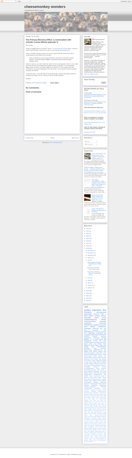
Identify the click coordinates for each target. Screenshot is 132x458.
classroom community (95, 323)
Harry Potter (101, 403)
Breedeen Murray (100, 365)
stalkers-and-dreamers (90, 386)
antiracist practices (89, 342)
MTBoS (86, 373)
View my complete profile (91, 74)
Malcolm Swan (93, 373)
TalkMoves (101, 410)
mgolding (95, 382)
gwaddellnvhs (91, 426)
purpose (104, 359)
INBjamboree (87, 404)
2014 (87, 290)
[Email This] (51, 83)
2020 (87, 236)
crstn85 (96, 422)
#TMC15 (86, 363)
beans (95, 377)
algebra (104, 413)
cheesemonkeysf (99, 39)
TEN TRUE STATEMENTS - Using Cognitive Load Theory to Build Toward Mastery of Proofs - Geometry (99, 182)
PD (103, 407)
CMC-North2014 (102, 398)
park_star (101, 434)
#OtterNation (102, 334)
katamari (99, 428)
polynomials (103, 382)
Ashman (94, 395)
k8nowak (95, 428)
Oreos (98, 407)
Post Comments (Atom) (56, 142)
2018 (87, 241)
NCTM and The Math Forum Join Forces (93, 268)
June (89, 278)
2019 (87, 238)
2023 (87, 228)
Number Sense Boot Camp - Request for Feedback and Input (97, 196)
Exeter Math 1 (99, 353)
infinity (105, 426)
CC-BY (57, 454)
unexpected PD (89, 441)
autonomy (103, 321)
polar (105, 434)
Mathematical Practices (96, 354)
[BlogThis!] (53, 83)
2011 (87, 298)
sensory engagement (97, 360)
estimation (97, 425)
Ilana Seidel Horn (94, 404)
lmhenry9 (90, 429)
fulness (85, 426)
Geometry (95, 330)
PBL (101, 407)
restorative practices (91, 328)
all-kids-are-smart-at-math (100, 415)
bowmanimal (94, 418)
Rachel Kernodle (88, 410)
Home (52, 138)
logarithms (95, 429)
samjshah (96, 437)
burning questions (96, 379)
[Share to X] (54, 83)
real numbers (87, 360)
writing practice (97, 362)
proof (90, 351)
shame (95, 351)
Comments (89, 144)
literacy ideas (102, 344)
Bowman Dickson (95, 397)
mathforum (86, 432)
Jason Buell (103, 371)
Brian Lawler (91, 398)
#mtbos (101, 394)
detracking (94, 423)
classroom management (96, 419)
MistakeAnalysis (98, 374)
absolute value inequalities (90, 413)
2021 (87, 233)
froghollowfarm (103, 425)
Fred (98, 370)
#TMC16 (91, 363)
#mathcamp (87, 353)
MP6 (88, 406)
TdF (85, 333)
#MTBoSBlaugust (89, 331)
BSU (102, 395)
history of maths (96, 357)
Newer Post (29, 138)
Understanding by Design (100, 412)
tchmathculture (88, 388)
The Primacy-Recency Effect (59, 48)
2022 (87, 231)
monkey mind (97, 359)
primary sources (94, 435)
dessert (89, 423)
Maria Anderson (102, 406)
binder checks (102, 377)
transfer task (96, 440)
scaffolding (87, 334)
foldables (94, 380)
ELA (100, 401)
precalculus (86, 435)
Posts (88, 141)
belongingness (87, 418)
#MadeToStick (95, 334)
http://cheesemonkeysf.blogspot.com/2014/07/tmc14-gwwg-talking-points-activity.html (95, 96)
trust (85, 441)
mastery (100, 429)
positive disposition (92, 310)
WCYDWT (87, 348)
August (90, 257)
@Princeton (103, 363)
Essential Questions (100, 331)
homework (103, 357)
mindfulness (102, 327)
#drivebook (88, 312)
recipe (92, 437)
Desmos (104, 366)
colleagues (104, 419)
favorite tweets (88, 357)
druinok (85, 425)
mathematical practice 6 (100, 431)
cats (85, 419)
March (90, 282)
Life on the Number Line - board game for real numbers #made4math (99, 155)
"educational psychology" (96, 389)
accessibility (99, 413)
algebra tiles (88, 415)
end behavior (91, 425)
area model (93, 416)
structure (86, 438)
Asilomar (99, 395)
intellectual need (88, 359)
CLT (97, 398)
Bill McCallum (87, 397)
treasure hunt (102, 351)
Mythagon (86, 407)
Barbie (104, 395)
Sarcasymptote (95, 410)
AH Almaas (87, 365)
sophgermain (103, 385)
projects (100, 435)
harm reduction (99, 426)
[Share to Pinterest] (58, 83)
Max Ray (99, 373)
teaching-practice (100, 438)
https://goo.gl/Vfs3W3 (89, 132)
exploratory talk (101, 333)
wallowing (87, 345)
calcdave (104, 418)
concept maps (102, 420)
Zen (105, 356)
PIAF (105, 407)
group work (92, 344)
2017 (87, 243)
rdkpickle (86, 385)
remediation (94, 385)
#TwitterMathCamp (90, 319)
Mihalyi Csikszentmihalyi (95, 320)
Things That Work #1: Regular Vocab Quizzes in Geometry (99, 210)
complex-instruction (100, 342)
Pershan (94, 409)
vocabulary (97, 388)
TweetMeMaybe (101, 347)
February (90, 285)
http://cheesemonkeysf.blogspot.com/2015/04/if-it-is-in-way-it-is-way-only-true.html (95, 111)
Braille (101, 397)
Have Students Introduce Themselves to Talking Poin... (94, 264)
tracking (90, 440)
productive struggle (89, 383)
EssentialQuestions (89, 368)
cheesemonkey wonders (44, 7)
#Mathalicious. (96, 392)
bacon (91, 377)
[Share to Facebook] (56, 83)
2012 (87, 295)
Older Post (75, 138)
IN (105, 403)
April (89, 280)
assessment (96, 376)
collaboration (91, 333)
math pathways (90, 431)
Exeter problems (101, 368)
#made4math (88, 325)
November (91, 253)
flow (104, 310)
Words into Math (100, 340)
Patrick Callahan (88, 409)
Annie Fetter (89, 395)
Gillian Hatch (99, 345)
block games (87, 379)
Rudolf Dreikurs (98, 356)
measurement (100, 432)
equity (86, 344)
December (91, 250)
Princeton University (101, 409)
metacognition (87, 382)
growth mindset (94, 316)
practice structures (99, 325)
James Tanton (101, 404)
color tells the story (89, 420)
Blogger (79, 454)
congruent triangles (88, 422)
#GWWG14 (93, 391)
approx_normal (87, 416)
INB (105, 339)
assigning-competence (101, 416)
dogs (90, 380)
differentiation (88, 350)
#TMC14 (95, 336)
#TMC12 (86, 336)
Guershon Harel (93, 403)
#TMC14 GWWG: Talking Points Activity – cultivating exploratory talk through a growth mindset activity (94, 169)
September (91, 255)
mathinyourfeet (92, 432)
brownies (99, 418)
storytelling (103, 386)
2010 (87, 300)
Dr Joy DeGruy (95, 401)
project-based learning (100, 383)
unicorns (96, 314)
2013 (87, 293)
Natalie (90, 407)
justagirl (90, 428)
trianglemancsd (103, 440)
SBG (105, 330)
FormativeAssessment (90, 370)
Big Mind (93, 365)
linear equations (102, 380)
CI (105, 365)
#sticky (92, 345)
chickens (88, 419)
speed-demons (103, 437)
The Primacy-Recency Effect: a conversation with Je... (94, 273)
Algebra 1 (93, 353)
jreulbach (86, 428)
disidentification (98, 350)
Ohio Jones (94, 407)
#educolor (96, 363)
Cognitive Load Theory (90, 400)
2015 (87, 248)
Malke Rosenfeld (94, 406)
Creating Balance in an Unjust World (95, 338)
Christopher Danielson (91, 366)
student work (92, 438)
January (90, 287)
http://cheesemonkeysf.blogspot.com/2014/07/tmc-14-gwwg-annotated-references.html (95, 103)
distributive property (101, 423)
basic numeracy (100, 348)
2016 (87, 245)
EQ (102, 401)
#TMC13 (104, 362)
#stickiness (96, 338)
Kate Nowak (89, 327)
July (89, 260)
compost (97, 420)
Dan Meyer (100, 400)
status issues (100, 318)
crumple (100, 422)
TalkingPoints (88, 340)
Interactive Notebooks (93, 371)
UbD (92, 412)
